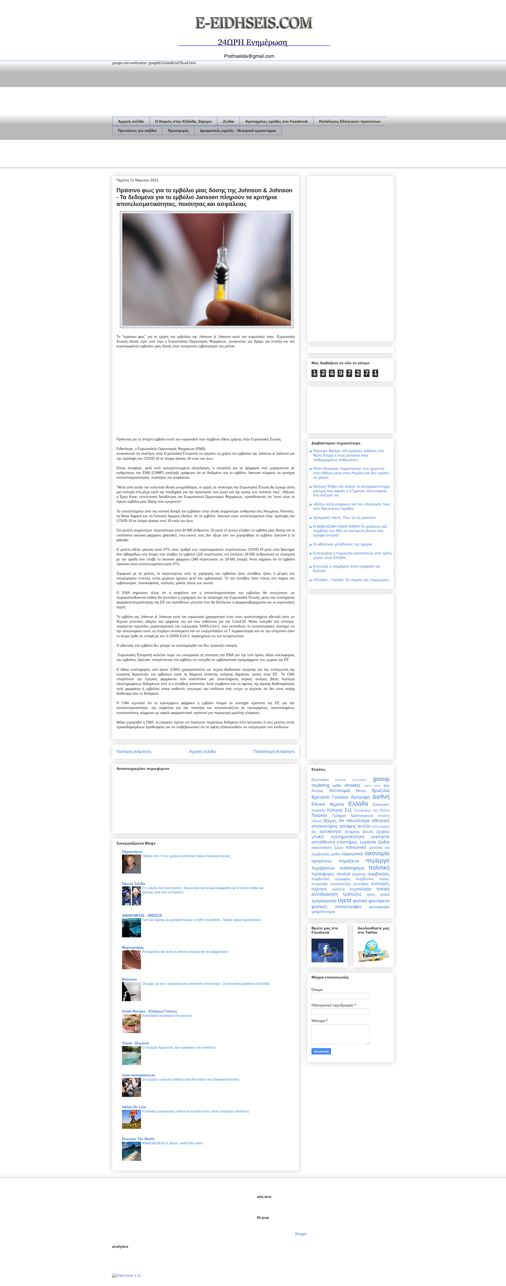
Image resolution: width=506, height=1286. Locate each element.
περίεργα (378, 860)
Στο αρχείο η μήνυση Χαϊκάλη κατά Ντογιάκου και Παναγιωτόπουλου (190, 1079)
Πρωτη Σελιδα (133, 884)
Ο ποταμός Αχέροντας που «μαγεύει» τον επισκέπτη (179, 1047)
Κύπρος (335, 810)
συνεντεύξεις (340, 884)
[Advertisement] (208, 155)
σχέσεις (319, 888)
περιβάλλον (323, 868)
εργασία (368, 841)
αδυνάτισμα (358, 820)
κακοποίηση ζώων (327, 847)
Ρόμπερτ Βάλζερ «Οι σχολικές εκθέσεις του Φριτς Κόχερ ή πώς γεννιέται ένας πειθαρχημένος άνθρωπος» (348, 455)
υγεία (344, 900)
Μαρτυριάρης (133, 947)
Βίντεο (361, 791)
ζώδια (384, 841)
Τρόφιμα (339, 815)
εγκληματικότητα (347, 836)
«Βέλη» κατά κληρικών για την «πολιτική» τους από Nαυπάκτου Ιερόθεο (351, 506)
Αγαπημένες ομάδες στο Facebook (276, 121)
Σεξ (348, 810)
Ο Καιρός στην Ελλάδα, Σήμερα (183, 121)
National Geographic (351, 779)
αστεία (364, 826)
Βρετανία (321, 797)
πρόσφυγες (323, 873)
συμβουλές (379, 873)
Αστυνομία (339, 790)
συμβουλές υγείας (373, 879)
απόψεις (347, 826)
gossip (381, 779)
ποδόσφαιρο (351, 868)
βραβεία (383, 831)
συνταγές (380, 883)
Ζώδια (228, 121)
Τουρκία (319, 815)
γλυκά (318, 836)
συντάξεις (361, 884)
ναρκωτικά (352, 853)
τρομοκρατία (324, 900)
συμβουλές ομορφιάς (331, 879)
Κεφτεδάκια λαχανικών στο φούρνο (167, 1016)
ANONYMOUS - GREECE (142, 916)
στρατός (359, 874)
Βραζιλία (381, 790)
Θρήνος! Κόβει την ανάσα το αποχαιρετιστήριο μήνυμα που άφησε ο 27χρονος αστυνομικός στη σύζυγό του (351, 490)
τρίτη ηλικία (378, 894)
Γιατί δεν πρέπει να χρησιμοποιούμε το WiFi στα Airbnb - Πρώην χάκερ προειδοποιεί (201, 920)
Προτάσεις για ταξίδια (137, 130)
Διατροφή (360, 797)
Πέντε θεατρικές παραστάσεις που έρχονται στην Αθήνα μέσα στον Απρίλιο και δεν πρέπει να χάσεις (351, 472)
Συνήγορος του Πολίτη (372, 810)
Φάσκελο (129, 979)
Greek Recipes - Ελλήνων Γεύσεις (149, 1011)
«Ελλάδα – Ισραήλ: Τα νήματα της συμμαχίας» (351, 580)
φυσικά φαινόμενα (371, 900)
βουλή (368, 831)
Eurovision (320, 780)
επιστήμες (347, 841)
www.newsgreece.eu (138, 1075)
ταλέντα (338, 889)
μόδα (335, 854)
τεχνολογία (360, 888)
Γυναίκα (340, 797)
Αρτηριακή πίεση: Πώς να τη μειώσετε (344, 517)
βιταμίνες (352, 831)
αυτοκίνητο (330, 831)
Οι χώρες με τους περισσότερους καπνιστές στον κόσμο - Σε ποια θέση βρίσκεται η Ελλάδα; (206, 984)
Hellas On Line (134, 1107)
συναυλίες (320, 884)
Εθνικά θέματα (328, 804)
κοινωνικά (356, 847)
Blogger (300, 1234)
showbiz (352, 785)
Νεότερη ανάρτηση (133, 751)
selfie (337, 785)
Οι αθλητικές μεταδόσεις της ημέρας (342, 544)
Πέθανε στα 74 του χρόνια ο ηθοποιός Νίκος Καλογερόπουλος (186, 856)
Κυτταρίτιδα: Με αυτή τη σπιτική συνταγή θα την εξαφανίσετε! (185, 952)
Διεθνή (381, 796)
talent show (372, 785)
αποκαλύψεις (325, 826)
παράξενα (349, 860)
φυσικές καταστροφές (337, 906)
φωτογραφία (379, 907)
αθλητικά (381, 820)
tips (387, 785)
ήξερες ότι (333, 820)
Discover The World (138, 1139)
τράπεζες (352, 894)
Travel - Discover (135, 1043)
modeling (320, 785)
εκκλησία (380, 836)
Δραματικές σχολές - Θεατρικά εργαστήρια (238, 130)
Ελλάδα (358, 803)
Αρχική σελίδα (131, 121)
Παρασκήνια (132, 852)
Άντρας (317, 791)
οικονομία (377, 853)
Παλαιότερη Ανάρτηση (274, 751)
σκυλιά (343, 873)
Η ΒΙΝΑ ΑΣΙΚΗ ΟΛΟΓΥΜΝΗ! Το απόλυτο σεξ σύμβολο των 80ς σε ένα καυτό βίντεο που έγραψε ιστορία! (350, 531)
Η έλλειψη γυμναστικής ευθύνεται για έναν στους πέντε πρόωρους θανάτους (196, 1111)
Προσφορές (178, 130)
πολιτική (379, 867)
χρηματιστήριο (323, 911)
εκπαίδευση (323, 841)
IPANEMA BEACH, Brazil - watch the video (172, 1143)
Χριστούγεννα (362, 815)
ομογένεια (322, 860)
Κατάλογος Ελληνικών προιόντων (350, 121)
